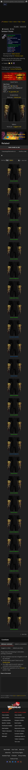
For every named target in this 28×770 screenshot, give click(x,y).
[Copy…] (19, 160)
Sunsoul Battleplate (16, 69)
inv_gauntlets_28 (13, 92)
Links (17, 26)
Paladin (13, 48)
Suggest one (17, 127)
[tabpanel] (14, 397)
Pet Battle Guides (19, 731)
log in (14, 695)
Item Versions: (7, 54)
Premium (14, 755)
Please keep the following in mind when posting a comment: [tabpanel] (14, 674)
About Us (21, 749)
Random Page (6, 755)
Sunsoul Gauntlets (14, 181)
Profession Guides (7, 725)
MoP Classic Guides (20, 712)
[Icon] (4, 36)
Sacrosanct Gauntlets (14, 337)
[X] (10, 762)
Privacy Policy (22, 755)
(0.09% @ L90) (17, 44)
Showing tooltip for (9, 56)
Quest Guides (18, 725)
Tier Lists (4, 733)
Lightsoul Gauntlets (14, 395)
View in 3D (23, 26)
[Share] (26, 1)
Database (5, 21)
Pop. (7, 160)
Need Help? (7, 749)
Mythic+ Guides (6, 723)
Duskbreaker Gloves (14, 220)
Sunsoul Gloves (14, 376)
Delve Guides (5, 717)
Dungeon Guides (19, 720)
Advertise (8, 752)
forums (22, 668)
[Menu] (1, 1)
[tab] (14, 147)
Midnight (4, 736)
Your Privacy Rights (17, 752)
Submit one (17, 97)
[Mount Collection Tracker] (14, 136)
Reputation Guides (20, 728)
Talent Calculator (7, 731)
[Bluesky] (13, 762)
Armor (15, 21)
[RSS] (21, 762)
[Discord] (7, 762)
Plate (19, 21)
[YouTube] (18, 762)
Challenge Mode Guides (21, 736)
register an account (21, 695)
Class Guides (5, 715)
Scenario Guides (19, 733)
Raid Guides (5, 728)
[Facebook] (15, 762)
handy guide (6, 662)
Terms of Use (14, 758)
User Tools (15, 749)
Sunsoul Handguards (14, 200)
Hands (23, 21)
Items (10, 21)
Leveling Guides (6, 720)
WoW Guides (5, 712)
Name (11, 160)
